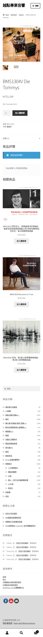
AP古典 (10, 484)
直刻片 (21, 15)
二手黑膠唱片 (13, 468)
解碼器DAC (9, 431)
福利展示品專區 (11, 407)
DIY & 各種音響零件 (12, 460)
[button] (37, 27)
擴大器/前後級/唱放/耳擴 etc (16, 423)
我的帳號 (7, 633)
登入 (13, 168)
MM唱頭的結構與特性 (13, 518)
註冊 (4, 577)
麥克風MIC (9, 448)
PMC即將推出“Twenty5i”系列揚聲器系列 (20, 526)
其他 (7, 496)
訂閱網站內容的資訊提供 (12, 582)
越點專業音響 (14, 5)
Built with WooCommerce (24, 623)
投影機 (7, 492)
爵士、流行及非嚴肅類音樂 (18, 480)
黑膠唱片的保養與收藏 (13, 522)
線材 (7, 452)
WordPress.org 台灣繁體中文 (13, 588)
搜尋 (21, 633)
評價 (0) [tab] (6, 138)
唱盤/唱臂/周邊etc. (12, 415)
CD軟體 (8, 411)
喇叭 (7, 419)
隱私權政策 (7, 623)
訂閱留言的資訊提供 (10, 585)
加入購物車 (20, 113)
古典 (9, 476)
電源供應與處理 (11, 444)
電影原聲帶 (12, 472)
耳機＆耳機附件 (11, 439)
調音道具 (8, 456)
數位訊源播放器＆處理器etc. (16, 427)
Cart (33, 631)
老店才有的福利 (11, 514)
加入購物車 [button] (21, 241)
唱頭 (7, 435)
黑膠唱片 (14, 15)
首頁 (7, 15)
